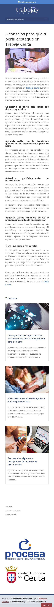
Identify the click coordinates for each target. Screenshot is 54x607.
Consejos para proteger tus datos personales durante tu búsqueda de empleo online (26, 338)
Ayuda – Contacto (13, 510)
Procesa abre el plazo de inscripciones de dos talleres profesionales (22, 461)
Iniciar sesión (10, 514)
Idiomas (8, 506)
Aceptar (46, 605)
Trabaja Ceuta (32, 88)
